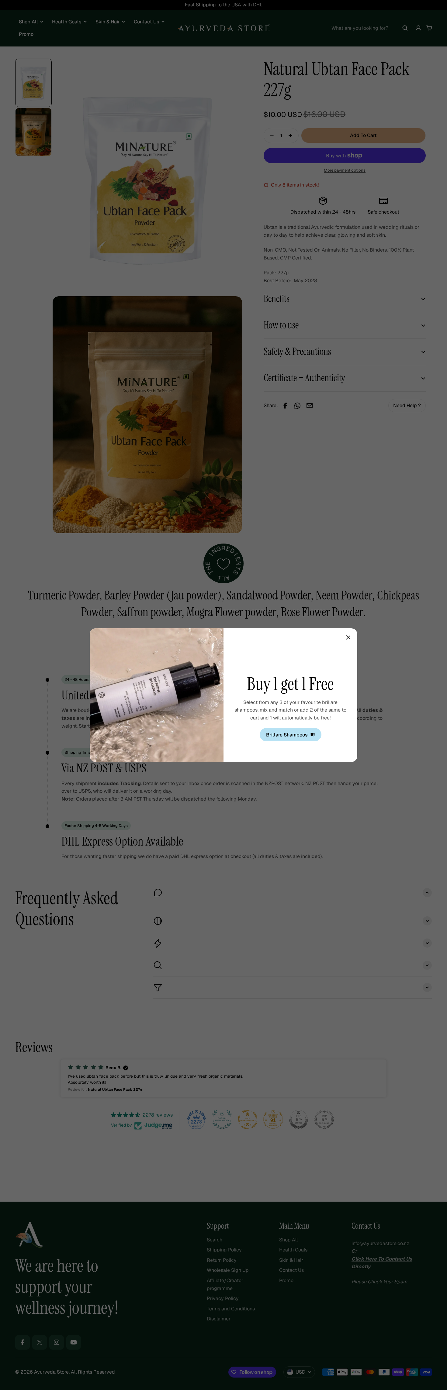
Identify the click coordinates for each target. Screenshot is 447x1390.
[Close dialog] (348, 637)
